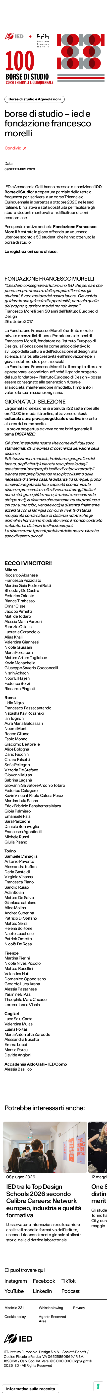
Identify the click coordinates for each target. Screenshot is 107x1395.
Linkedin (42, 1291)
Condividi (14, 147)
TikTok (68, 1281)
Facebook (44, 1281)
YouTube (14, 1291)
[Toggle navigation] (99, 10)
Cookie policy (15, 1316)
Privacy (79, 1308)
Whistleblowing (51, 1308)
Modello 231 (13, 1308)
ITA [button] (61, 10)
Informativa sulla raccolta (30, 1388)
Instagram (15, 1281)
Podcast (70, 1291)
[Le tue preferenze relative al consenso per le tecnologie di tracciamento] (98, 1386)
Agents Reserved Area (52, 1318)
